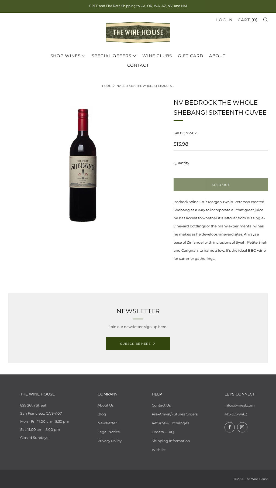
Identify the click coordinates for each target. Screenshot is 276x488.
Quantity (181, 163)
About (217, 55)
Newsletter (107, 423)
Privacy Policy (110, 441)
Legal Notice (109, 432)
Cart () (248, 19)
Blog (102, 414)
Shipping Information (171, 441)
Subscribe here (135, 344)
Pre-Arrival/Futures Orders (175, 414)
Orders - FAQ (163, 432)
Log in (224, 19)
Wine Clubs (157, 55)
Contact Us (161, 405)
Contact (138, 65)
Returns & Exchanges (170, 423)
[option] (83, 166)
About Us (105, 405)
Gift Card (190, 55)
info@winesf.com (240, 405)
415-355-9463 (236, 414)
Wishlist (159, 450)
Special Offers (111, 55)
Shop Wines (65, 55)
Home (106, 85)
